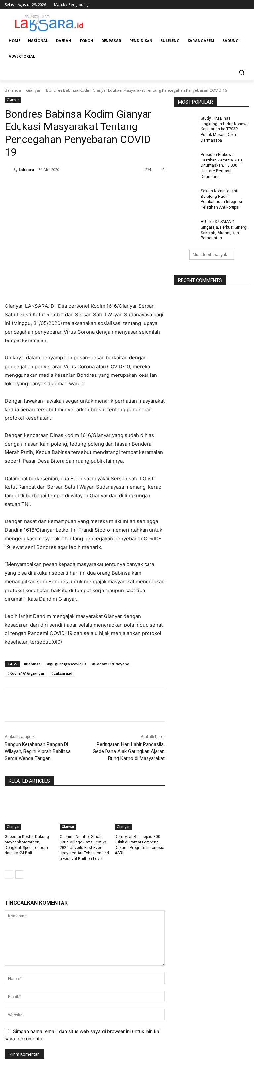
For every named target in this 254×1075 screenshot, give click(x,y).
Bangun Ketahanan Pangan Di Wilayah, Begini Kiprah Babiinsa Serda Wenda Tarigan (38, 751)
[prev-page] (9, 874)
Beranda (13, 90)
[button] (241, 72)
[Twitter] (227, 5)
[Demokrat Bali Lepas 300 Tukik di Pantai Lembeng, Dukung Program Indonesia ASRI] (140, 812)
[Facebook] (209, 5)
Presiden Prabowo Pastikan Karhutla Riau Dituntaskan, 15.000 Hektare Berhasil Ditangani (221, 165)
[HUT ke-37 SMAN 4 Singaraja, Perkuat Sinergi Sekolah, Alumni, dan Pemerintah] (185, 227)
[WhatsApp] (102, 186)
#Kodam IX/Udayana (110, 664)
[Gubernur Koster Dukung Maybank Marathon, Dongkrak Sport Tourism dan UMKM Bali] (30, 812)
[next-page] (19, 874)
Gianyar (33, 90)
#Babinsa (32, 664)
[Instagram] (218, 5)
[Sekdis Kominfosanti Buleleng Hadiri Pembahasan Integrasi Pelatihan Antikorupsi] (185, 196)
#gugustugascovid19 (66, 664)
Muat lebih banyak (210, 254)
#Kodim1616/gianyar (26, 673)
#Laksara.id (61, 673)
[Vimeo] (236, 5)
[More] (118, 186)
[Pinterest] (87, 186)
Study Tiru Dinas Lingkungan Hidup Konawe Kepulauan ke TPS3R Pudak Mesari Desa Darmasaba (225, 129)
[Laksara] (9, 169)
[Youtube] (245, 5)
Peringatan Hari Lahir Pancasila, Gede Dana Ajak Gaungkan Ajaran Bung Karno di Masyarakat (129, 751)
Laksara (26, 169)
